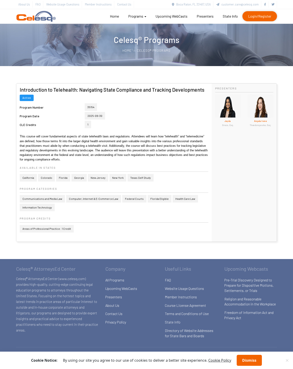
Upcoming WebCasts (171, 16)
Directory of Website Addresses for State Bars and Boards (189, 333)
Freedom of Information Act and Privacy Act (249, 315)
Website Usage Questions (62, 4)
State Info (230, 16)
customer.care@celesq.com (239, 4)
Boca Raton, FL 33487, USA (192, 4)
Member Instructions (98, 4)
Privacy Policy (115, 322)
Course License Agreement (185, 305)
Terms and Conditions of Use (187, 313)
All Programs (114, 280)
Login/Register (259, 16)
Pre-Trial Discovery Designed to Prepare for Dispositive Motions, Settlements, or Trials (249, 285)
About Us (24, 4)
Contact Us (124, 4)
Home (114, 16)
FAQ (38, 4)
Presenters (205, 16)
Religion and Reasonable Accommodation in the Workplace (250, 301)
